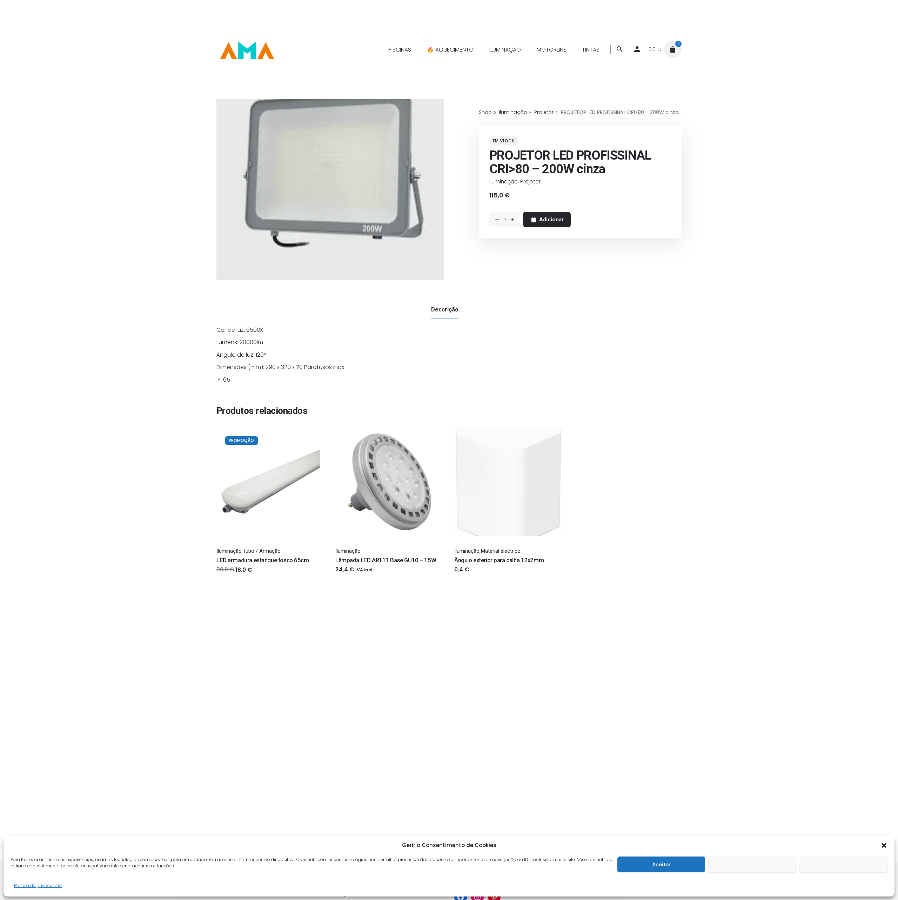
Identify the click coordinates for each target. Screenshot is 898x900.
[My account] (637, 49)
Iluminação (503, 181)
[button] (883, 845)
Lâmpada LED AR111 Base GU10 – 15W (385, 560)
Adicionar (228, 576)
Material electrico (501, 551)
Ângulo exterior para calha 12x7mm (499, 560)
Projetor (530, 181)
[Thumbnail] (246, 49)
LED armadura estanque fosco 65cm (262, 560)
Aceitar (661, 864)
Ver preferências (844, 864)
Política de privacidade (38, 885)
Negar (752, 864)
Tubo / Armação (262, 551)
